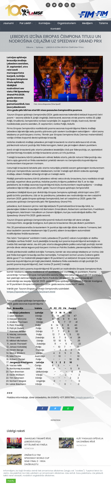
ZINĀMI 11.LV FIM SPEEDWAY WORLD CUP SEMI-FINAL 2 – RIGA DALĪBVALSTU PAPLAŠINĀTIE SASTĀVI (36, 461)
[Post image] (14, 443)
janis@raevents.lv (85, 397)
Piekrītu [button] (11, 481)
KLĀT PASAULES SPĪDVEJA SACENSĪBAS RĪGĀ (89, 440)
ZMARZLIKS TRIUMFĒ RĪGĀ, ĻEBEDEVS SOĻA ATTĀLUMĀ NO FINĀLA (37, 441)
